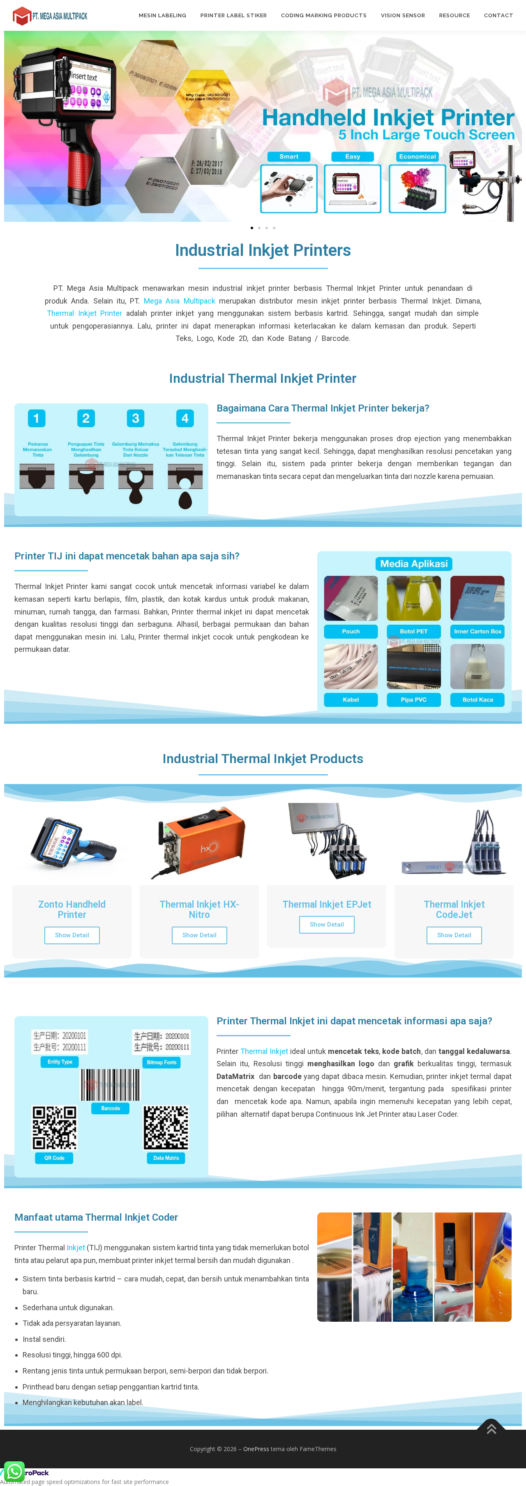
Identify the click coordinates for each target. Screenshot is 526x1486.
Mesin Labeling (163, 15)
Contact (499, 15)
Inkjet (76, 1247)
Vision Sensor (403, 15)
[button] (252, 228)
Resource (454, 15)
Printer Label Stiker (234, 15)
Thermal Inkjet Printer (84, 313)
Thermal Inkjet (264, 1051)
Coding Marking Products (324, 15)
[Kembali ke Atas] (491, 1429)
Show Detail (72, 935)
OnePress (256, 1449)
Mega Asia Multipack (179, 301)
